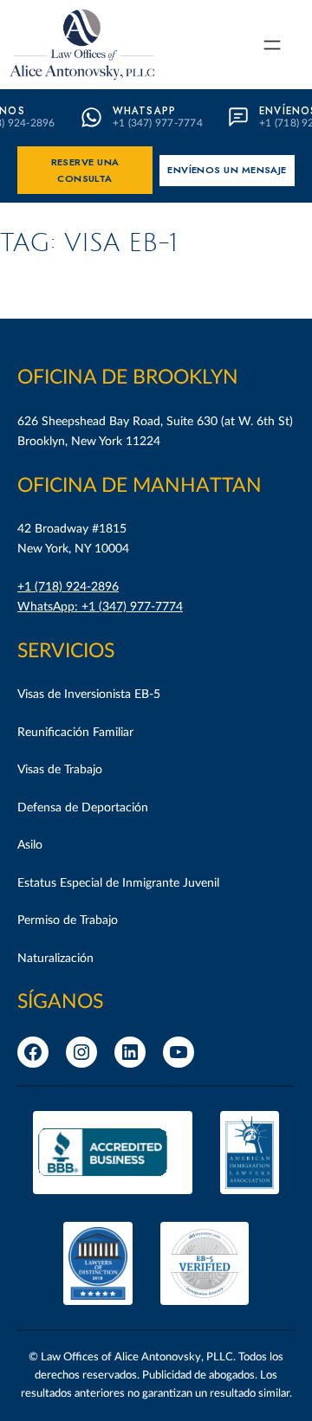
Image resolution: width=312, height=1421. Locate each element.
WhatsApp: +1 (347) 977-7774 (100, 607)
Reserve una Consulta (85, 169)
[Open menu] (272, 45)
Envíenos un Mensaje (227, 170)
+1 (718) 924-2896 (68, 587)
